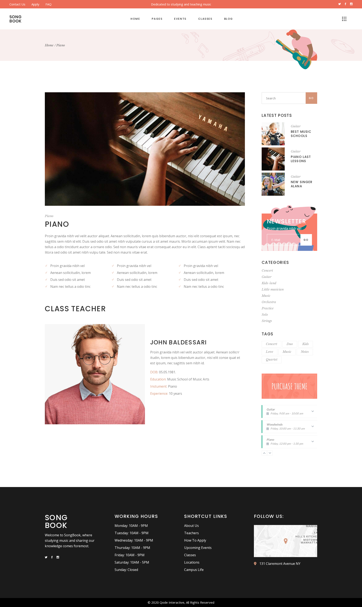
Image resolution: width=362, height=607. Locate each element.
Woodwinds (285, 428)
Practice (268, 308)
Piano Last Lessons (301, 159)
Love (269, 352)
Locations (191, 562)
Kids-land (269, 283)
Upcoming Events (198, 547)
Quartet (271, 359)
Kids (305, 344)
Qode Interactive (172, 602)
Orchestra (269, 302)
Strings (267, 321)
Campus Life (194, 569)
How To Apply (195, 540)
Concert (267, 270)
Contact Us (17, 4)
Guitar (296, 126)
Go (311, 98)
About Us (191, 525)
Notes (305, 352)
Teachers (191, 533)
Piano (49, 216)
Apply (35, 4)
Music (266, 296)
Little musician (273, 289)
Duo (290, 344)
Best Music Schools (301, 133)
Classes (190, 555)
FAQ (48, 4)
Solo (265, 315)
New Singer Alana (301, 184)
